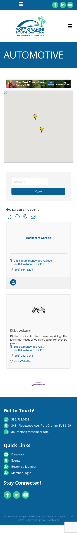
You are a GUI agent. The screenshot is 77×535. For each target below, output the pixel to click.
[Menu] (20, 4)
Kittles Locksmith (21, 330)
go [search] (40, 191)
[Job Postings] (13, 284)
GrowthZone (52, 519)
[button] (35, 117)
